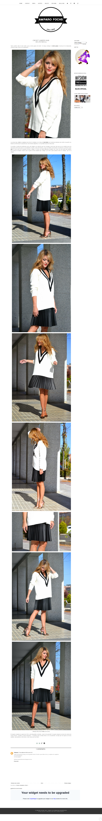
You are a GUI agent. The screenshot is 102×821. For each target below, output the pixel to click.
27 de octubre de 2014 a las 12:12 (25, 752)
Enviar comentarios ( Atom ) (22, 785)
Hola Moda (45, 142)
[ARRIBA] (100, 819)
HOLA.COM (61, 3)
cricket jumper (55, 45)
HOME (20, 3)
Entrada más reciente (15, 783)
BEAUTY (47, 3)
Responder (16, 761)
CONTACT (27, 3)
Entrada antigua (67, 783)
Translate (84, 43)
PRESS (33, 3)
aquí (12, 149)
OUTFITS (40, 3)
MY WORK (54, 3)
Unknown (16, 752)
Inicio (42, 783)
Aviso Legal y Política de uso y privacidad (51, 811)
